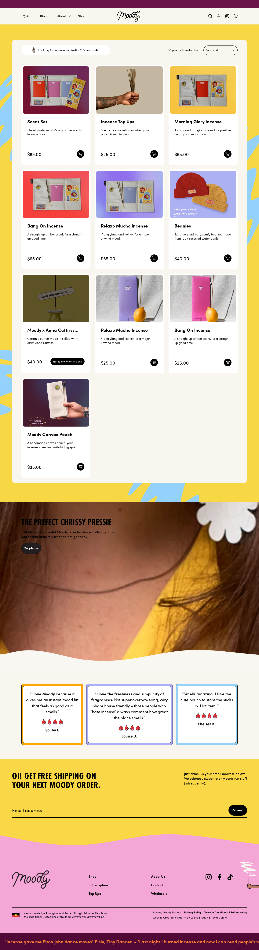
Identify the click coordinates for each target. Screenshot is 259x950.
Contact (157, 885)
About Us (158, 876)
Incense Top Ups (117, 121)
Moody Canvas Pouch (49, 434)
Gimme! (237, 810)
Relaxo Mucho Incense (124, 226)
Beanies (182, 226)
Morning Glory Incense (198, 121)
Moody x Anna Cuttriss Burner (51, 330)
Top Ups (95, 893)
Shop (93, 876)
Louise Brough (199, 917)
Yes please (31, 548)
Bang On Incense (45, 226)
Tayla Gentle (219, 917)
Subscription (98, 885)
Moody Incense (172, 912)
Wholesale (159, 893)
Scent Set (37, 121)
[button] (210, 16)
